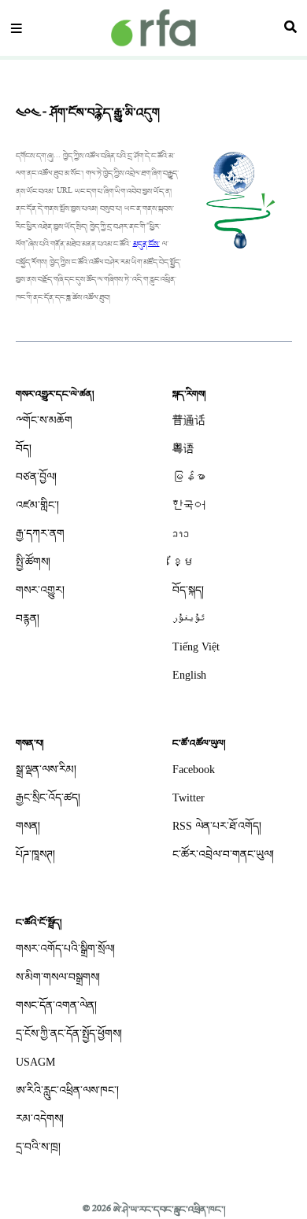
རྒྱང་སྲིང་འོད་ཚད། (48, 798)
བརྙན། (27, 618)
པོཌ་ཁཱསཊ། (35, 854)
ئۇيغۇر (188, 618)
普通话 (188, 420)
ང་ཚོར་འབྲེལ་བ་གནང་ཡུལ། (223, 854)
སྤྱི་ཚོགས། (33, 562)
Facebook (193, 769)
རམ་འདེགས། (40, 1119)
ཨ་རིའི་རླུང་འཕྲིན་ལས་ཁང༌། (67, 1090)
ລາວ (180, 534)
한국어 (188, 505)
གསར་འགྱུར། (40, 590)
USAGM (35, 1062)
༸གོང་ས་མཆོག (44, 420)
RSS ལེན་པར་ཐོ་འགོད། (216, 826)
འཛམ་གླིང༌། (37, 505)
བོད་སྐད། (188, 590)
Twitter (188, 798)
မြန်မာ (188, 477)
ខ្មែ (183, 562)
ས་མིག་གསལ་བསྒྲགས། (58, 977)
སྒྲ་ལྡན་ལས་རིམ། (46, 769)
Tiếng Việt (196, 647)
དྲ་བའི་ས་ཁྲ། (38, 1147)
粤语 (183, 449)
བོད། (23, 449)
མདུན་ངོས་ (146, 244)
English (189, 675)
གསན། (28, 826)
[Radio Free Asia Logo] (153, 28)
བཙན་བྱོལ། (36, 477)
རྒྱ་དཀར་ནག (40, 534)
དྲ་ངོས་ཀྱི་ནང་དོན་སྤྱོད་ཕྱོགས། (69, 1034)
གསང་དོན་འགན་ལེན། (56, 1005)
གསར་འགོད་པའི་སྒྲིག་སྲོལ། (65, 949)
